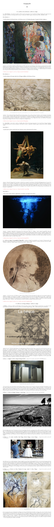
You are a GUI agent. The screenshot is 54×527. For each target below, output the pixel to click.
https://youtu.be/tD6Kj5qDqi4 (22, 121)
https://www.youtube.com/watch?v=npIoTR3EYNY (35, 392)
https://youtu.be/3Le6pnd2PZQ (23, 238)
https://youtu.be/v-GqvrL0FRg (23, 189)
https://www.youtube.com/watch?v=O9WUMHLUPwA (36, 358)
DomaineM (27, 3)
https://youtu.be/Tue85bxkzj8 (23, 71)
